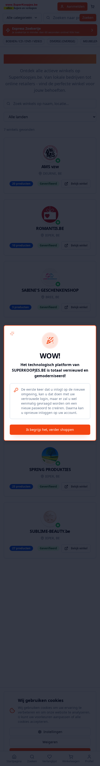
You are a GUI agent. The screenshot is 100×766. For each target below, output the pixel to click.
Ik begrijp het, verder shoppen (50, 429)
